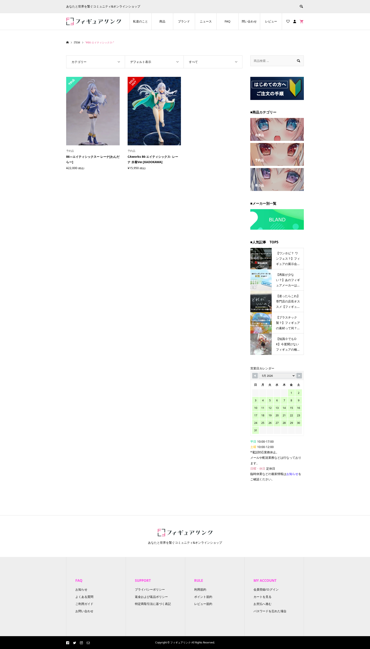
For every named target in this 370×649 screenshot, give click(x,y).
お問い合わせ (84, 611)
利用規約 (200, 589)
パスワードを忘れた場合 (270, 611)
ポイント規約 (203, 597)
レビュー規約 (203, 604)
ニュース (206, 21)
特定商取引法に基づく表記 (153, 604)
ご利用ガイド (84, 604)
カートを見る (263, 597)
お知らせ (81, 589)
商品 (162, 21)
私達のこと (140, 21)
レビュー (271, 21)
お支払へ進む (263, 604)
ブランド (184, 21)
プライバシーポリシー (150, 589)
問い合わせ (249, 21)
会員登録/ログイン (266, 589)
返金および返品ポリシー (151, 597)
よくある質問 (84, 597)
